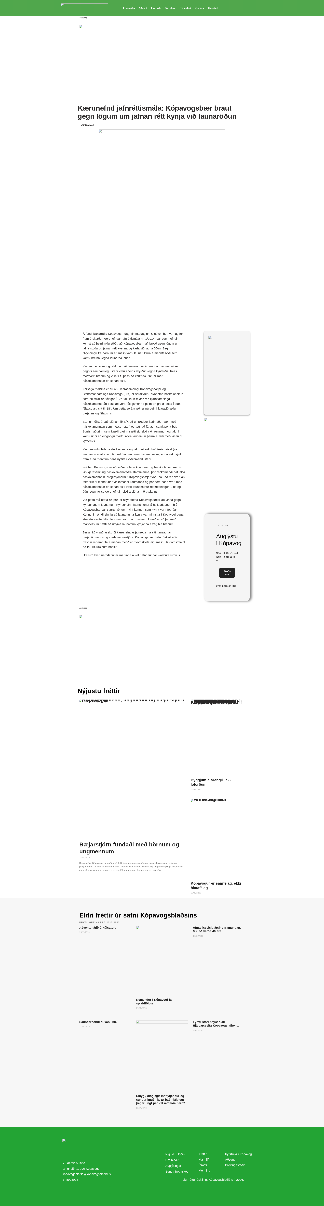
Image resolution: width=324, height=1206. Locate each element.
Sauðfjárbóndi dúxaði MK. (98, 1022)
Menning (204, 1170)
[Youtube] (105, 1190)
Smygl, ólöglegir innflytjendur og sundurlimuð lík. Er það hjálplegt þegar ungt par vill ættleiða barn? (160, 1099)
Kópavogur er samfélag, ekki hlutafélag (216, 885)
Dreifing (199, 8)
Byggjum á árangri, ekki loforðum (212, 782)
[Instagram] (114, 1190)
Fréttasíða (129, 8)
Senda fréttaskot (176, 1171)
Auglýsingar (173, 1166)
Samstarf (213, 8)
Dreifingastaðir (235, 1165)
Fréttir (203, 1154)
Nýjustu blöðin (175, 1154)
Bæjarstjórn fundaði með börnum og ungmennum (129, 848)
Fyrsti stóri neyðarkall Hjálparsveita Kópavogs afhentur (217, 1023)
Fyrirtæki (156, 8)
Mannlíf (204, 1159)
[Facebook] (96, 1190)
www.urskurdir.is (169, 555)
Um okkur (170, 8)
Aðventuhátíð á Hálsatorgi (98, 927)
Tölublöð (185, 8)
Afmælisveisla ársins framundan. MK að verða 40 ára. (217, 929)
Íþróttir (203, 1165)
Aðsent (143, 8)
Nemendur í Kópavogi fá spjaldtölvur (154, 1001)
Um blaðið (172, 1160)
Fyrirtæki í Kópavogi (238, 1154)
